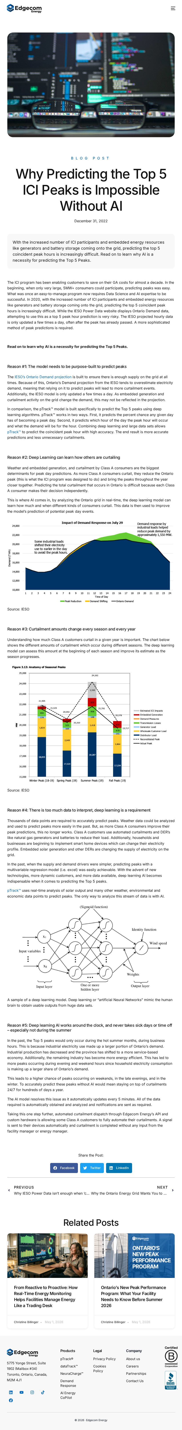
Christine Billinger (26, 1322)
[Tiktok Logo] (43, 1392)
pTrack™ (14, 432)
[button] (64, 1168)
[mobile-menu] (170, 8)
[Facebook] (11, 1400)
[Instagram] (32, 1392)
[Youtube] (22, 1392)
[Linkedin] (11, 1392)
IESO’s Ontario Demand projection (43, 377)
